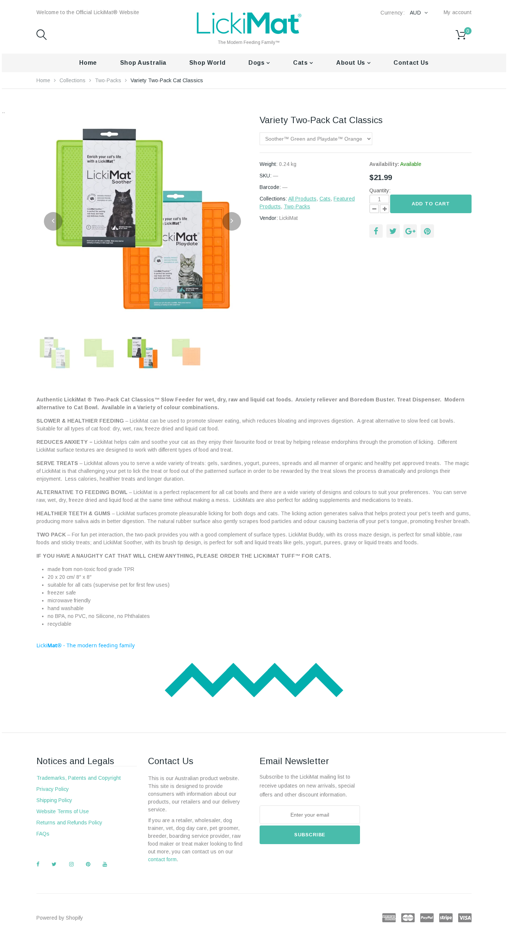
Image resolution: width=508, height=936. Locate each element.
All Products (302, 199)
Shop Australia (143, 63)
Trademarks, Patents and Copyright (78, 778)
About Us (351, 63)
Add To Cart (431, 203)
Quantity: (379, 190)
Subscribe (309, 834)
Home (88, 63)
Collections (73, 80)
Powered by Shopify (59, 918)
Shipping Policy (54, 800)
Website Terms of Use (62, 811)
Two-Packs (108, 80)
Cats (301, 63)
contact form (162, 859)
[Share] (376, 231)
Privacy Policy (52, 789)
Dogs (257, 63)
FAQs (42, 834)
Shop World (207, 63)
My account (458, 12)
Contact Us (410, 63)
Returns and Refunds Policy (69, 823)
